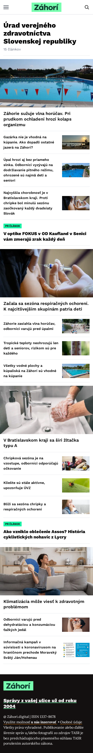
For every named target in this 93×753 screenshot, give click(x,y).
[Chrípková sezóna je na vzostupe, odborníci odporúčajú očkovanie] (76, 463)
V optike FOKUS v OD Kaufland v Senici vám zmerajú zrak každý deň (44, 236)
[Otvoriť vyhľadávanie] (87, 7)
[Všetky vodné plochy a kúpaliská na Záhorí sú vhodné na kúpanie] (76, 371)
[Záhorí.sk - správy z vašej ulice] (46, 7)
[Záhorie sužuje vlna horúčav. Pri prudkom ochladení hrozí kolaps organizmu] (46, 83)
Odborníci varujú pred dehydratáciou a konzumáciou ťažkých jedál (29, 624)
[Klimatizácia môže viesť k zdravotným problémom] (46, 571)
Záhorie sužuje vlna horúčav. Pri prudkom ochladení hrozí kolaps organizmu (37, 119)
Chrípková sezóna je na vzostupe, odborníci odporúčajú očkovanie (30, 463)
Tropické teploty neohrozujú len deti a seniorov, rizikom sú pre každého (30, 348)
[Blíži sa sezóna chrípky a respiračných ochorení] (76, 507)
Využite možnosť (30, 722)
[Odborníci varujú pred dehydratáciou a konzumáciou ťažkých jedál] (76, 625)
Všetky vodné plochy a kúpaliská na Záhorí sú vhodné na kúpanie (29, 371)
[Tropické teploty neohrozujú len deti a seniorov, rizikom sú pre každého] (76, 348)
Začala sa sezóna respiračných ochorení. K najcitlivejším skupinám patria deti (46, 306)
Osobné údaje (71, 722)
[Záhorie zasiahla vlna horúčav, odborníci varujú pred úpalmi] (76, 326)
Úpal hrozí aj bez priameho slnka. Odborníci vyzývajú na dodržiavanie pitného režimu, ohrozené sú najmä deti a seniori (28, 170)
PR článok (12, 225)
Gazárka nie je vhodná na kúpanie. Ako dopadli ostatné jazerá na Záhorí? (28, 142)
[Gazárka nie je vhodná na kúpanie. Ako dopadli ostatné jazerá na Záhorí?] (76, 142)
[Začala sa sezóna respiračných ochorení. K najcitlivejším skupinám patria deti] (46, 273)
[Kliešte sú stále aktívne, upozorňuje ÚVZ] (76, 485)
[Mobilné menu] (6, 7)
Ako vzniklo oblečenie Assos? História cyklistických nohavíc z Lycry (44, 534)
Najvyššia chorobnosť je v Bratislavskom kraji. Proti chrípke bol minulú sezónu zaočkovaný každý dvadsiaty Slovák (27, 203)
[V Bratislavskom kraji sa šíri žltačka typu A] (46, 410)
